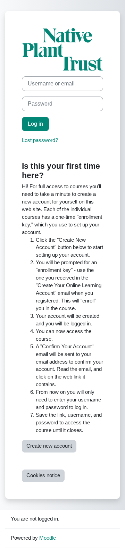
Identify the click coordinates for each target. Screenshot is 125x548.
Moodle (47, 538)
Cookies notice (43, 475)
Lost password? (40, 140)
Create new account (49, 446)
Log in (35, 124)
